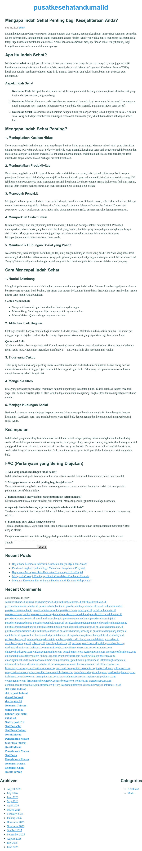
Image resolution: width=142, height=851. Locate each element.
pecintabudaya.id (59, 635)
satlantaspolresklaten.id (84, 643)
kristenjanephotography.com (42, 680)
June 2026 (12, 797)
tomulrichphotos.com (61, 672)
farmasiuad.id (42, 635)
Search (9, 542)
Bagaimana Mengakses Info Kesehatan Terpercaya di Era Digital (47, 572)
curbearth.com (64, 668)
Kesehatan (133, 789)
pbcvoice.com (107, 655)
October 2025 (14, 830)
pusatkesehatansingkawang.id (76, 631)
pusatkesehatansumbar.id (18, 610)
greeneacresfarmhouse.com (121, 651)
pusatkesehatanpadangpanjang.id (83, 622)
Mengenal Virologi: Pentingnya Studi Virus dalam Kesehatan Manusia (50, 576)
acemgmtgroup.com (94, 651)
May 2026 (12, 801)
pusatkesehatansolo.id (83, 626)
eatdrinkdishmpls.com (17, 647)
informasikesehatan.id (17, 664)
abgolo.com (28, 676)
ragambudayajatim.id (81, 635)
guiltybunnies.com (73, 651)
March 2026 (13, 809)
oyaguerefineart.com (69, 655)
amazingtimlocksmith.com (19, 660)
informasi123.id (112, 684)
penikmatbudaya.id (15, 639)
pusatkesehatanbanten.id (52, 606)
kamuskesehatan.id (39, 664)
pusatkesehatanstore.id (68, 602)
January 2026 (14, 818)
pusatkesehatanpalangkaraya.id (110, 631)
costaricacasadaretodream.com (69, 676)
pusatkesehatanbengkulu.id (46, 614)
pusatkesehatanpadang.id (18, 622)
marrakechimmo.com (45, 660)
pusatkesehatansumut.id (109, 606)
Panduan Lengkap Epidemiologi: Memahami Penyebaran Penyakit (48, 568)
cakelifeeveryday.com (107, 664)
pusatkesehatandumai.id (114, 622)
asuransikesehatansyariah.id (41, 602)
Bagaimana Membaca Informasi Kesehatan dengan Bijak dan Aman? (49, 564)
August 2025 (14, 838)
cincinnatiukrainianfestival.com (22, 655)
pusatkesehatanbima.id (46, 631)
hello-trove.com (122, 668)
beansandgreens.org (16, 668)
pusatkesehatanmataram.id (19, 631)
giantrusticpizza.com (100, 680)
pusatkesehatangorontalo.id (20, 618)
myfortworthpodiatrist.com (101, 676)
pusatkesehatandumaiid (71, 7)
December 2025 (15, 822)
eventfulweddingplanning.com (90, 672)
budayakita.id (100, 635)
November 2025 (15, 826)
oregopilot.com (44, 676)
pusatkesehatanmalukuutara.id (105, 614)
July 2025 (12, 842)
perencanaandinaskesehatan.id (21, 606)
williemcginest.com (77, 647)
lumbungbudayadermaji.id (41, 639)
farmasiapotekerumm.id (63, 664)
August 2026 (14, 789)
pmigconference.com (16, 672)
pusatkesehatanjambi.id (17, 614)
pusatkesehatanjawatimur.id (81, 606)
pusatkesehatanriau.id (104, 610)
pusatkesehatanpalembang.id (20, 626)
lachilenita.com (13, 676)
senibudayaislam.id (66, 639)
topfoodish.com (104, 668)
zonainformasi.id (94, 684)
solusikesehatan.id (15, 602)
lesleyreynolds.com (39, 672)
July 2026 (12, 793)
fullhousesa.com (48, 655)
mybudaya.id (112, 639)
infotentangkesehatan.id (113, 660)
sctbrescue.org (66, 680)
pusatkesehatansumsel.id (46, 610)
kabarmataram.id (86, 664)
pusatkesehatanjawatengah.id (76, 610)
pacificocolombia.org (83, 668)
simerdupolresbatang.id (58, 643)
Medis (131, 793)
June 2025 (12, 847)
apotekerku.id (12, 635)
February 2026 (15, 813)
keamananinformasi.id (73, 684)
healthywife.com (90, 655)
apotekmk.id (27, 635)
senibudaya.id (116, 635)
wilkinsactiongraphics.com (47, 651)
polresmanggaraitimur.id (71, 660)
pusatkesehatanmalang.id (109, 626)
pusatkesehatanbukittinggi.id (48, 622)
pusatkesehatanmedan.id (76, 618)
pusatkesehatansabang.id (49, 618)
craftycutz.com (38, 647)
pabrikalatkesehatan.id (94, 602)
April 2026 (13, 805)
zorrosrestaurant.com (100, 647)
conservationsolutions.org (41, 668)
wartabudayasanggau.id (18, 643)
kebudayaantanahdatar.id (90, 639)
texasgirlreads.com (56, 647)
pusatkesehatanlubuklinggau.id (54, 626)
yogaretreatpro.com (15, 680)
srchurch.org (81, 680)
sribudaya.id (38, 643)
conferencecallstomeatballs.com (22, 684)
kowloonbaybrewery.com (121, 672)
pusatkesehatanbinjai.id (103, 618)
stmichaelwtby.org (50, 684)
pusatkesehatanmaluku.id (75, 614)
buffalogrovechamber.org (111, 643)
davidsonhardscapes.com (18, 651)
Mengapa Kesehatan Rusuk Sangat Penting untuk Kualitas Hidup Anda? (52, 580)
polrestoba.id (92, 660)
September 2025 (16, 834)
